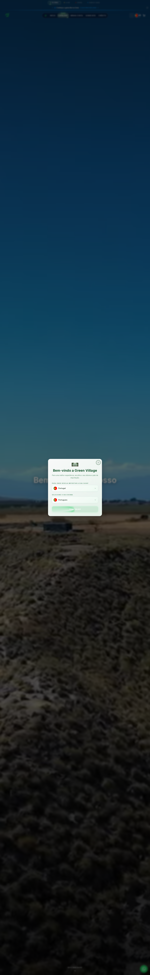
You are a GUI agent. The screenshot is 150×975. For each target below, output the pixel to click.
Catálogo (63, 16)
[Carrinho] (144, 15)
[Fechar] (147, 7)
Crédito (102, 16)
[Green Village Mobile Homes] (7, 15)
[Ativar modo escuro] (131, 15)
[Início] (46, 15)
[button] (75, 7)
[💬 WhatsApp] (144, 969)
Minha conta (77, 16)
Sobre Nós (91, 16)
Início (53, 16)
